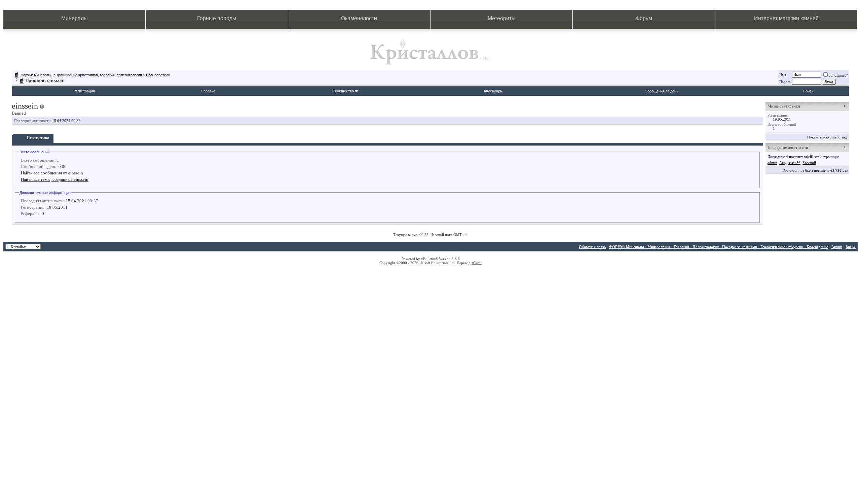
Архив (836, 247)
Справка (208, 91)
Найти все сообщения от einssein (52, 172)
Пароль (785, 82)
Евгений (809, 163)
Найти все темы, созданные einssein (54, 179)
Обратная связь (592, 247)
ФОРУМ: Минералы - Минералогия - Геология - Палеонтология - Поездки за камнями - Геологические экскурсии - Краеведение (718, 247)
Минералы (74, 18)
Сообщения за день (661, 91)
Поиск (808, 91)
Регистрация (84, 91)
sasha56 (794, 163)
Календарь (493, 91)
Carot (477, 263)
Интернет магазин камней (786, 18)
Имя (782, 75)
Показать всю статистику (827, 137)
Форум (644, 18)
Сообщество (343, 91)
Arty (782, 163)
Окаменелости (359, 18)
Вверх (851, 247)
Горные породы (216, 18)
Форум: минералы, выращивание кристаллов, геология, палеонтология (81, 75)
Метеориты (502, 18)
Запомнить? (838, 75)
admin (772, 163)
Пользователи (158, 75)
